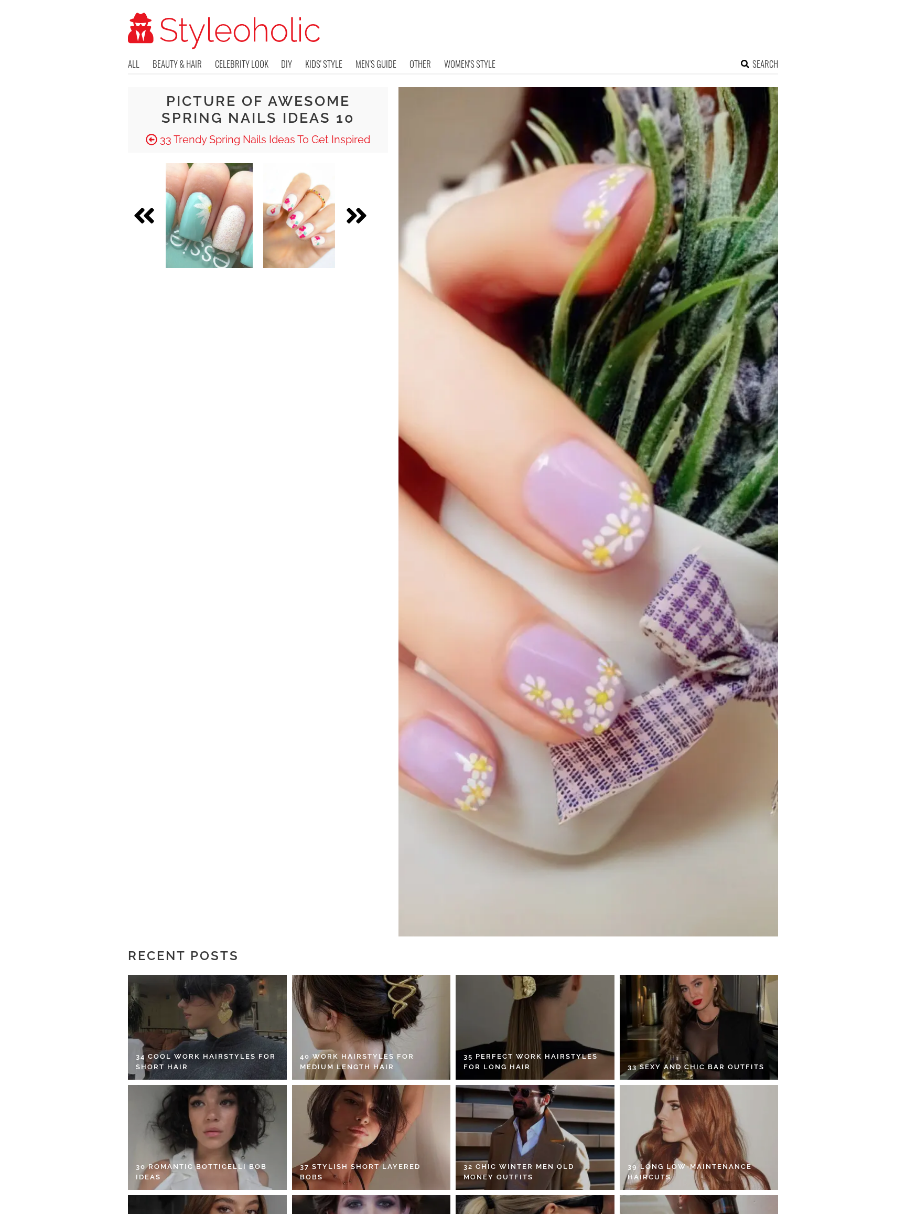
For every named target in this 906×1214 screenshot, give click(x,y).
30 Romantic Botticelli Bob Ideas (201, 1172)
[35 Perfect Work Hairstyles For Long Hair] (535, 1027)
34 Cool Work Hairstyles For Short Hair (206, 1061)
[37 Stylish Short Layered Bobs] (371, 1137)
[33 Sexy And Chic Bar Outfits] (699, 1027)
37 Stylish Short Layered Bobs (360, 1172)
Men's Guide (375, 63)
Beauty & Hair (177, 63)
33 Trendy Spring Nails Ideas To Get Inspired (263, 139)
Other (420, 63)
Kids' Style (323, 63)
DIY (286, 63)
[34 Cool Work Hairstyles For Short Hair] (207, 1027)
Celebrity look (241, 63)
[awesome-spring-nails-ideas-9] (209, 215)
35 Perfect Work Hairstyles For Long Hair (530, 1061)
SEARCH (765, 63)
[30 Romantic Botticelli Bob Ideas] (207, 1137)
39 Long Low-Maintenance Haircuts (690, 1172)
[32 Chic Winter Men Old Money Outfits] (535, 1137)
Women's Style (469, 63)
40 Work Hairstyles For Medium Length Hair (357, 1061)
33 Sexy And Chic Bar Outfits (696, 1067)
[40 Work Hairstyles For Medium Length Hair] (371, 1027)
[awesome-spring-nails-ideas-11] (299, 215)
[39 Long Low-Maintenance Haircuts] (699, 1137)
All (133, 63)
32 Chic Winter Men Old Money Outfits (518, 1172)
